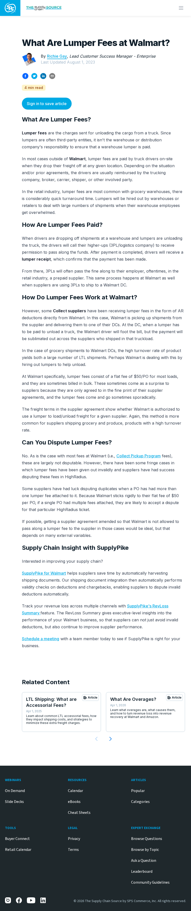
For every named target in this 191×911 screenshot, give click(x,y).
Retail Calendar (18, 849)
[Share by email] (52, 76)
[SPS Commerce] (10, 8)
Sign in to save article (47, 103)
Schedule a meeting (40, 638)
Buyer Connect (17, 838)
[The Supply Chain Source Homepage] (74, 7)
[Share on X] (34, 76)
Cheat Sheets (79, 812)
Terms (73, 849)
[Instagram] (8, 900)
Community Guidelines (150, 882)
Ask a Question (143, 860)
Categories (140, 801)
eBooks (74, 801)
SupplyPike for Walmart (44, 573)
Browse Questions (146, 838)
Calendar (75, 790)
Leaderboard (141, 871)
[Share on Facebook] (25, 76)
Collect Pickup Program (138, 455)
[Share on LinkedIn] (43, 76)
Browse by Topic (145, 849)
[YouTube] (31, 900)
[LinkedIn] (43, 900)
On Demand (15, 790)
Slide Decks (14, 801)
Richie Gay (57, 56)
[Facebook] (19, 900)
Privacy (74, 838)
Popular (138, 790)
